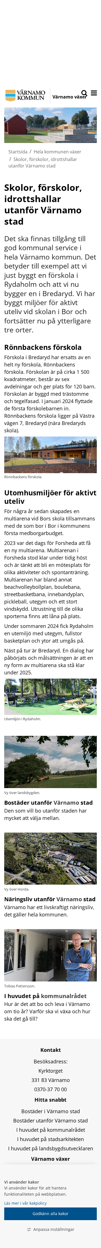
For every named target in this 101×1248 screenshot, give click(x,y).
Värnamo (66, 802)
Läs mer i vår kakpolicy (25, 1203)
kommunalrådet (64, 996)
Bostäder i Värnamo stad (50, 1111)
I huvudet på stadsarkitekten (50, 1139)
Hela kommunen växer (57, 152)
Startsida (17, 152)
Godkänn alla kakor (50, 1213)
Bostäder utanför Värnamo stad (50, 1120)
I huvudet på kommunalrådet (50, 1129)
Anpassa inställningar (53, 1229)
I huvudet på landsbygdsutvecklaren (50, 1148)
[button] (93, 93)
